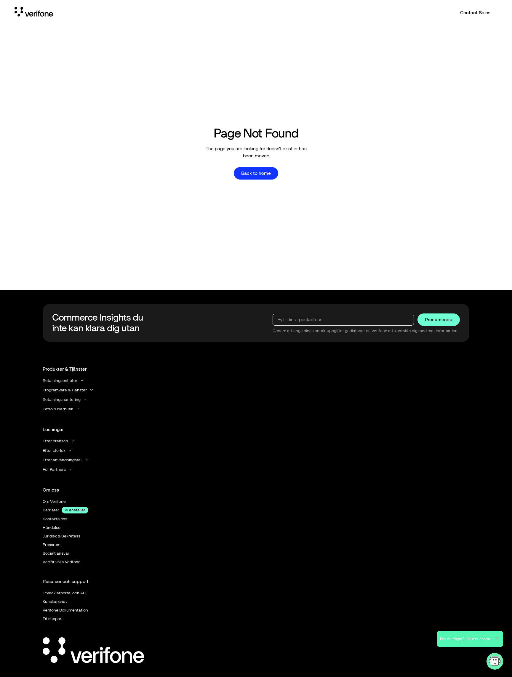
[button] (63, 380)
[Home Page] (33, 13)
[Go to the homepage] (93, 651)
